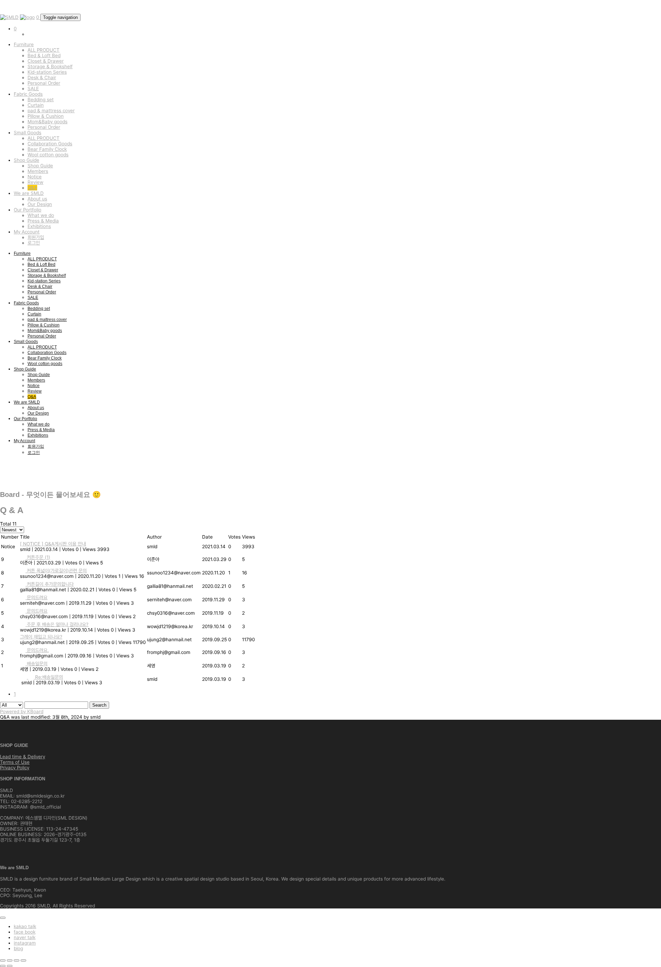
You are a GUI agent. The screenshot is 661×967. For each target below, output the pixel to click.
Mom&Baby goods (47, 121)
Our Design (40, 204)
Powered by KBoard (21, 711)
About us (37, 198)
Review (35, 182)
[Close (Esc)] (3, 960)
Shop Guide (26, 160)
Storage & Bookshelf (50, 66)
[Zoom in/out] (23, 960)
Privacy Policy (14, 767)
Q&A (32, 187)
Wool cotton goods (48, 154)
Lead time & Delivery (22, 756)
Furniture (24, 44)
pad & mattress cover (51, 110)
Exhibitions (39, 226)
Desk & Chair (42, 77)
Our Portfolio (27, 209)
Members (38, 171)
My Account (27, 232)
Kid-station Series (47, 72)
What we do (41, 215)
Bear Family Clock (47, 149)
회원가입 (36, 237)
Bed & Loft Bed (44, 55)
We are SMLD (29, 193)
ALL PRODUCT (44, 50)
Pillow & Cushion (46, 116)
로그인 (34, 243)
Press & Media (43, 220)
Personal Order (44, 83)
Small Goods (27, 132)
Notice (35, 176)
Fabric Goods (28, 94)
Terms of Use (15, 762)
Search (99, 705)
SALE (33, 88)
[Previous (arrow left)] (3, 966)
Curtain (36, 105)
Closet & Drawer (46, 61)
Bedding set (41, 99)
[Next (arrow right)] (9, 966)
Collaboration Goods (50, 143)
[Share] (9, 960)
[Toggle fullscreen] (16, 960)
